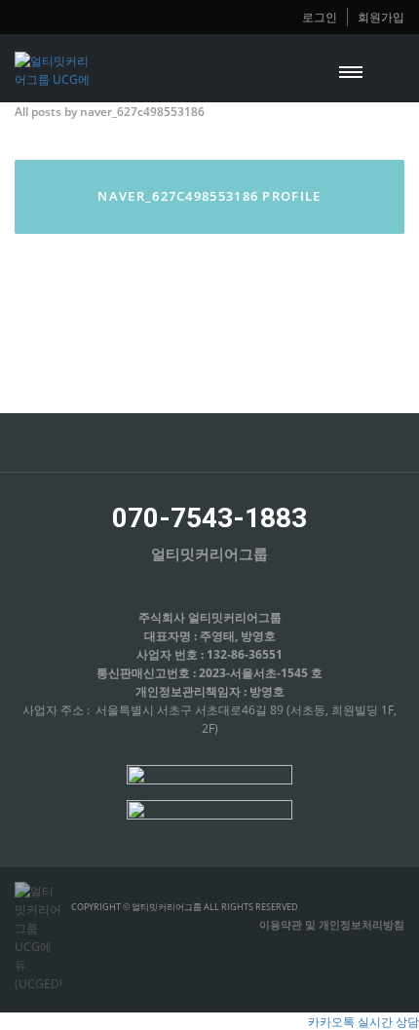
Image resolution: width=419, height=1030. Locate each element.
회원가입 (381, 16)
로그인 (319, 16)
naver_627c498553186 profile (209, 196)
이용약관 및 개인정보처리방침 (331, 924)
